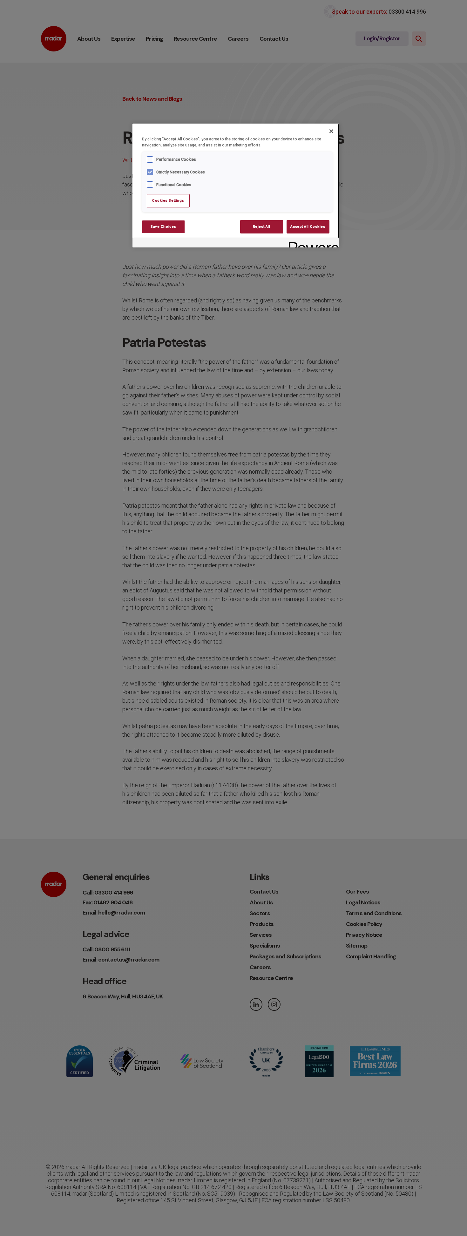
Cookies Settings (168, 200)
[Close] (331, 131)
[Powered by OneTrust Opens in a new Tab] (312, 243)
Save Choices (163, 226)
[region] (235, 185)
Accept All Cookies (307, 226)
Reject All (261, 226)
